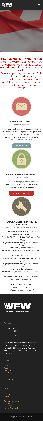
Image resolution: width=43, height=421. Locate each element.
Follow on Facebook (11, 401)
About (6, 368)
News (6, 375)
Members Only (9, 379)
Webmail (7, 396)
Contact (6, 377)
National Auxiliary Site (11, 408)
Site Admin (7, 394)
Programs (7, 370)
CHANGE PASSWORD (21, 193)
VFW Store (8, 406)
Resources (7, 372)
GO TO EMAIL (21, 146)
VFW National (9, 403)
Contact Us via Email (11, 335)
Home (6, 366)
